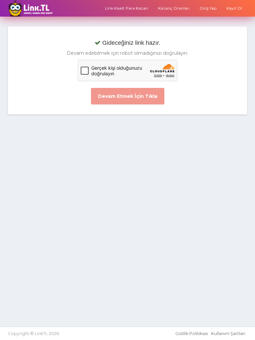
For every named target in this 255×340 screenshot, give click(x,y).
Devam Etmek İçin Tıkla (127, 96)
